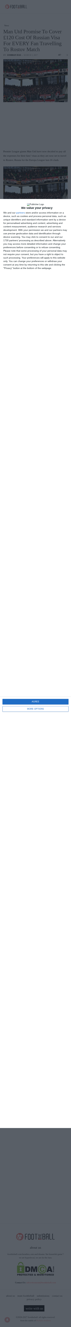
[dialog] (35, 663)
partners (20, 213)
